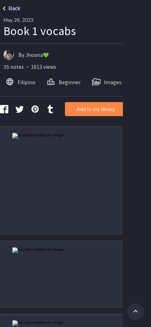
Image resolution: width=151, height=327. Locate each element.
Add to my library (96, 109)
